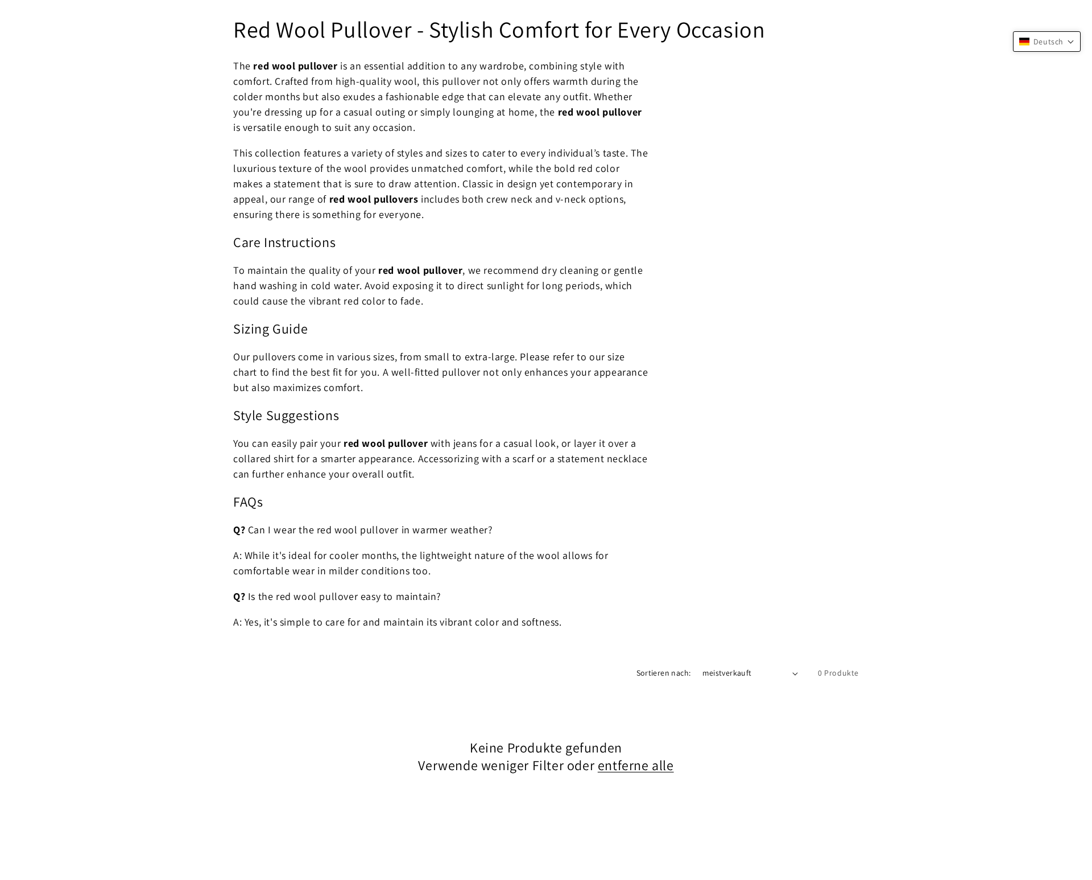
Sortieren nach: (663, 673)
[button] (1047, 41)
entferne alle (636, 765)
